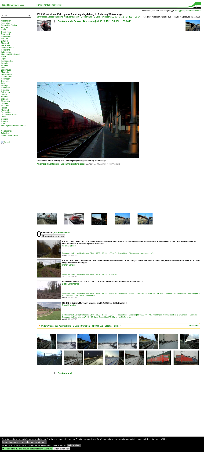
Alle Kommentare (62, 232)
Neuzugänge (6, 131)
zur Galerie (194, 326)
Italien (3, 56)
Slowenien (5, 101)
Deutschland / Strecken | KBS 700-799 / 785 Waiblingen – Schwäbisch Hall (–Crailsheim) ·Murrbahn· (158, 315)
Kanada (4, 63)
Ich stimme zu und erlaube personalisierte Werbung (27, 449)
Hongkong (5, 50)
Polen (3, 83)
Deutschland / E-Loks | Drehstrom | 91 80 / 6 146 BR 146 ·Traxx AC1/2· (147, 293)
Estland (4, 41)
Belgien (4, 27)
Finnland (5, 43)
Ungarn (4, 121)
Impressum (56, 5)
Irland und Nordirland (10, 54)
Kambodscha (7, 61)
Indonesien (6, 52)
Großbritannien (7, 48)
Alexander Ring (44, 164)
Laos (3, 68)
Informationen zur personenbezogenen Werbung (24, 442)
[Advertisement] (119, 53)
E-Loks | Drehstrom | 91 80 (105, 17)
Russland (5, 90)
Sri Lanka (5, 106)
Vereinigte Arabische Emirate (13, 126)
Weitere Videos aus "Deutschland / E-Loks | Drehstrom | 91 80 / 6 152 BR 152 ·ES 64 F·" (82, 326)
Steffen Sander (68, 265)
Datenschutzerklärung (9, 135)
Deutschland (86, 17)
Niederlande (6, 77)
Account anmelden (193, 11)
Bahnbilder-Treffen (9, 25)
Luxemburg (6, 70)
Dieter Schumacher (70, 284)
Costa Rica (6, 32)
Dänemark (5, 34)
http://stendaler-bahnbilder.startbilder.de (68, 164)
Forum (39, 5)
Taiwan (4, 108)
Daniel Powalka (69, 305)
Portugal (4, 85)
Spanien (4, 103)
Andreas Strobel (69, 246)
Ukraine (4, 119)
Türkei (4, 117)
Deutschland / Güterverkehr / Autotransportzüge (136, 253)
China (3, 30)
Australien (5, 23)
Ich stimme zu (61, 449)
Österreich (5, 81)
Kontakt (47, 5)
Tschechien (6, 112)
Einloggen (179, 11)
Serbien (4, 97)
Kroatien (4, 65)
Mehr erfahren (73, 445)
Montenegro (6, 74)
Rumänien (5, 88)
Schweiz (4, 94)
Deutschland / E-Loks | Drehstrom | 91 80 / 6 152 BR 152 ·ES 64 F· (94, 21)
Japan (4, 59)
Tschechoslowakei (9, 114)
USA (3, 123)
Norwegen (5, 79)
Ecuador (4, 39)
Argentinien (6, 21)
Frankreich (5, 45)
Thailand (5, 110)
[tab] (118, 326)
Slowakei (5, 99)
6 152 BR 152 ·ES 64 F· (130, 17)
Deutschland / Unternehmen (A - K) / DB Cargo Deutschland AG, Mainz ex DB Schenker (96, 317)
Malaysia (5, 72)
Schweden (5, 92)
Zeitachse (5, 133)
